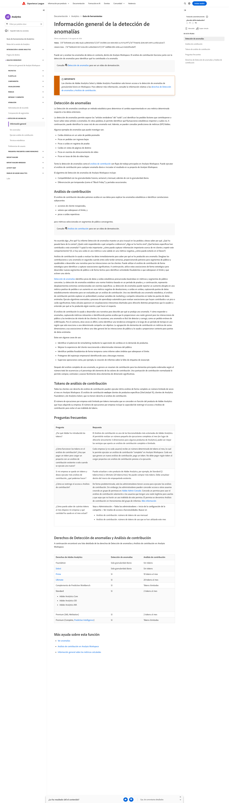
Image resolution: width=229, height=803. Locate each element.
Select (58, 568)
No (196, 23)
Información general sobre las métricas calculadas (79, 652)
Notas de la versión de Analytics (18, 44)
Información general (18, 124)
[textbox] (24, 24)
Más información (149, 500)
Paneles (11, 92)
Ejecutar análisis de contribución (21, 135)
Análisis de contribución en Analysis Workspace (78, 646)
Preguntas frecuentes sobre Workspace (23, 151)
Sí (190, 23)
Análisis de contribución (78, 228)
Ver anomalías (64, 640)
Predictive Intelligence (84, 620)
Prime (58, 574)
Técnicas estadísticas (17, 140)
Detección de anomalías (78, 65)
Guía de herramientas (92, 16)
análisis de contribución (100, 163)
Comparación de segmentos (18, 113)
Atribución (12, 102)
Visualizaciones (14, 87)
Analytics (75, 16)
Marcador (191, 28)
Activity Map (11, 168)
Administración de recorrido (18, 108)
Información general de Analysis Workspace (24, 65)
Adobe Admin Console (131, 490)
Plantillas (12, 76)
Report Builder (12, 157)
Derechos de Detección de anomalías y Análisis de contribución (203, 61)
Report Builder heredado (16, 163)
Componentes (13, 81)
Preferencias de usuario (16, 146)
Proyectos (12, 71)
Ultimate (59, 579)
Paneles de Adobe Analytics (17, 173)
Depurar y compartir (16, 97)
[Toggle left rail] (44, 10)
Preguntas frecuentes (193, 54)
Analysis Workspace (13, 60)
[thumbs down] (131, 799)
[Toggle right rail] (185, 10)
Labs (8, 178)
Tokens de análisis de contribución (197, 49)
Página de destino (13, 55)
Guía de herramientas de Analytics (20, 39)
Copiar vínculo (203, 28)
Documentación (61, 16)
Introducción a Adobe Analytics (19, 49)
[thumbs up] (125, 799)
